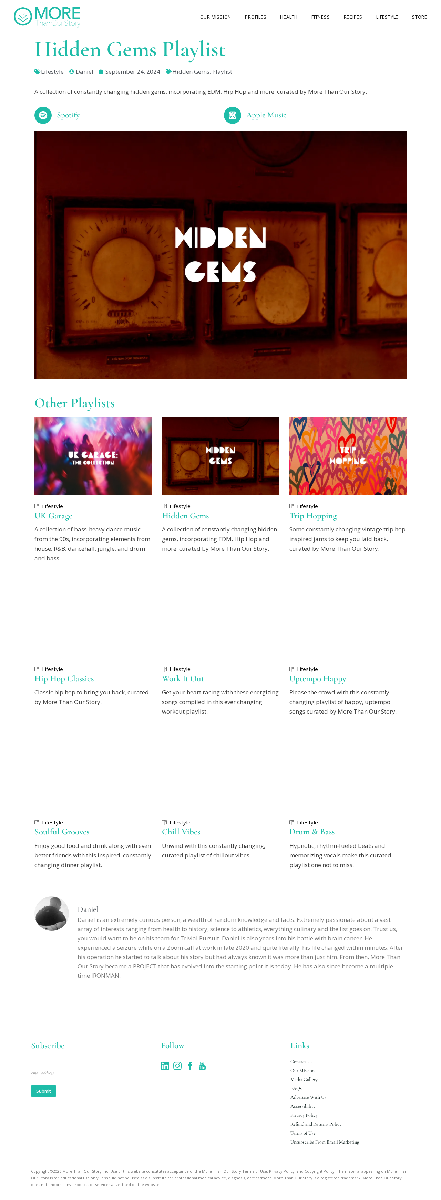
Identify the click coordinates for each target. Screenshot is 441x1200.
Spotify (68, 115)
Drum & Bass (312, 832)
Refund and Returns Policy (315, 1124)
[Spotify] (43, 115)
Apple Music (266, 115)
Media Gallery (304, 1079)
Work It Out (183, 678)
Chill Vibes (181, 832)
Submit (43, 1091)
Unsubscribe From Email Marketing (324, 1142)
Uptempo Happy (317, 678)
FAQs (296, 1088)
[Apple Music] (232, 115)
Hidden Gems (190, 71)
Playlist (222, 71)
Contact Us (301, 1061)
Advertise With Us (308, 1097)
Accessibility (302, 1106)
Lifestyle (52, 71)
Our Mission (302, 1070)
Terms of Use (303, 1133)
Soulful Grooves (61, 832)
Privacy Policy (304, 1115)
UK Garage (53, 515)
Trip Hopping (313, 515)
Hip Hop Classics (64, 678)
